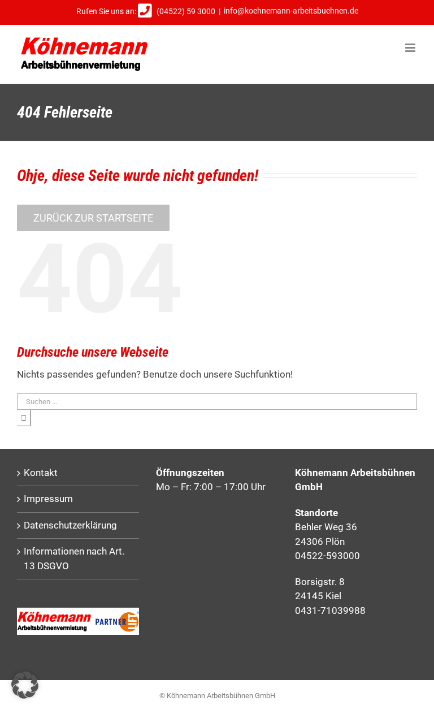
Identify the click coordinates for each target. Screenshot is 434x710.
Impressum (48, 498)
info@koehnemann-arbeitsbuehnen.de (291, 11)
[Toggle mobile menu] (411, 48)
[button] (25, 685)
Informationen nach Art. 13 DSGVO (74, 559)
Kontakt (41, 472)
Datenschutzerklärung (70, 525)
